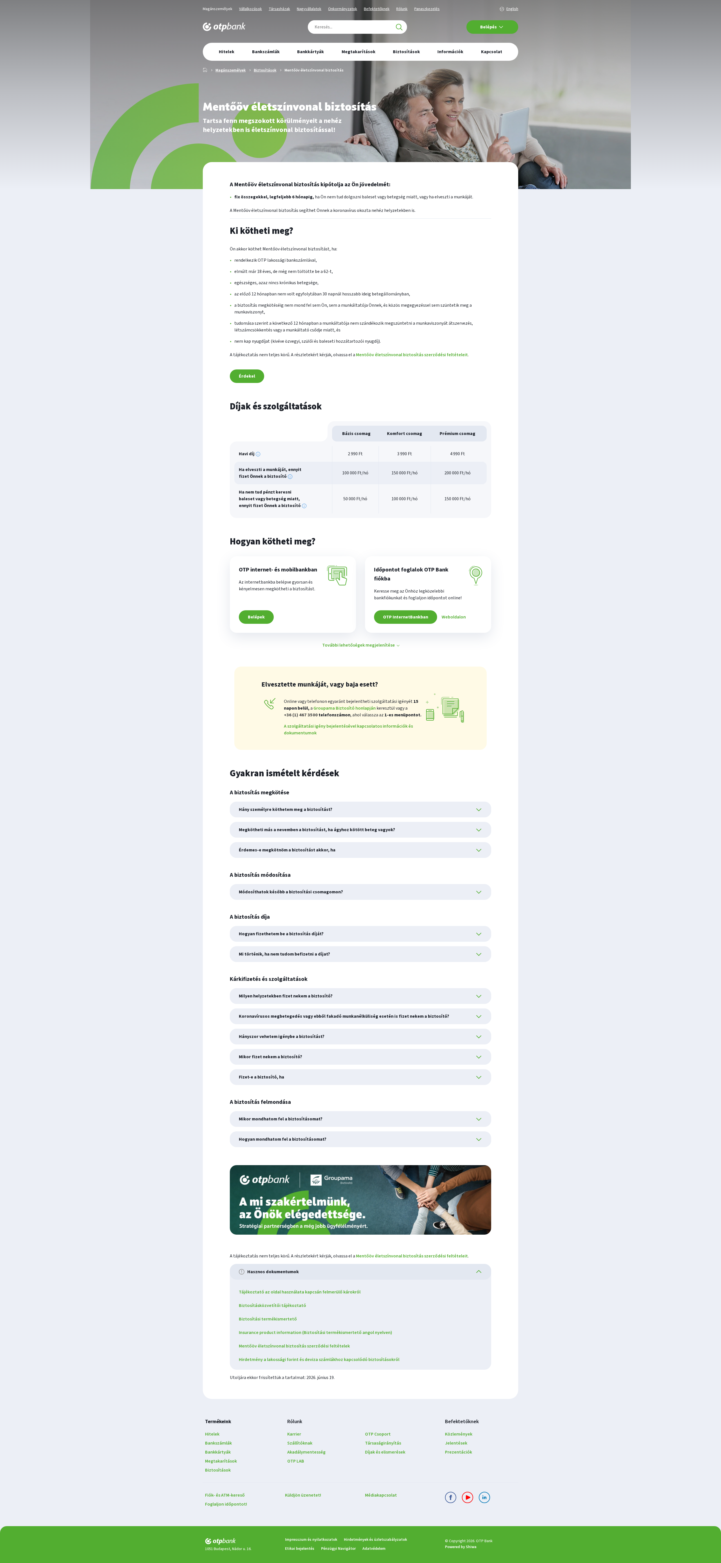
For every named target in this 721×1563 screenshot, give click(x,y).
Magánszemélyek (217, 9)
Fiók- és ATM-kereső (225, 1495)
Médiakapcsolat (381, 1495)
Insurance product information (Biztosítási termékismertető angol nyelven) (315, 1332)
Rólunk (402, 9)
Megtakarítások (221, 1461)
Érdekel (247, 376)
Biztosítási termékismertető (268, 1319)
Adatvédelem (374, 1548)
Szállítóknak (299, 1443)
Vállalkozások (250, 9)
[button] (360, 645)
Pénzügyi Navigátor (338, 1548)
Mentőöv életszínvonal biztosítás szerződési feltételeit (412, 355)
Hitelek (212, 1434)
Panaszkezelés (427, 9)
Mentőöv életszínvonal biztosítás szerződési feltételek (294, 1346)
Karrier (294, 1434)
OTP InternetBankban (405, 617)
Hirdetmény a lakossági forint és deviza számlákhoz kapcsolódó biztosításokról (319, 1359)
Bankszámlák (218, 1443)
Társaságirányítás (383, 1443)
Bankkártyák (218, 1452)
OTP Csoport (378, 1434)
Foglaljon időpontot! (226, 1504)
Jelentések (456, 1443)
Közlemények (458, 1434)
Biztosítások (265, 70)
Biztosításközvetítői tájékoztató (272, 1305)
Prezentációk (458, 1452)
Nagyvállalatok (309, 9)
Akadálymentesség (306, 1452)
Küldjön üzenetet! (303, 1495)
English (512, 9)
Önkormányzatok (342, 9)
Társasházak (279, 9)
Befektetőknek (377, 9)
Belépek (256, 617)
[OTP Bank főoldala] (224, 27)
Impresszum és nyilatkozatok (311, 1539)
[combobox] (357, 27)
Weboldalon (454, 617)
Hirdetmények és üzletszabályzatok (375, 1539)
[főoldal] (240, 1542)
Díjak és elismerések (385, 1452)
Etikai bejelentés (299, 1548)
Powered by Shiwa (461, 1547)
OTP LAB (295, 1461)
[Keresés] (399, 27)
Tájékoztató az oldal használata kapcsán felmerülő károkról (299, 1292)
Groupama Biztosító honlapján (344, 708)
